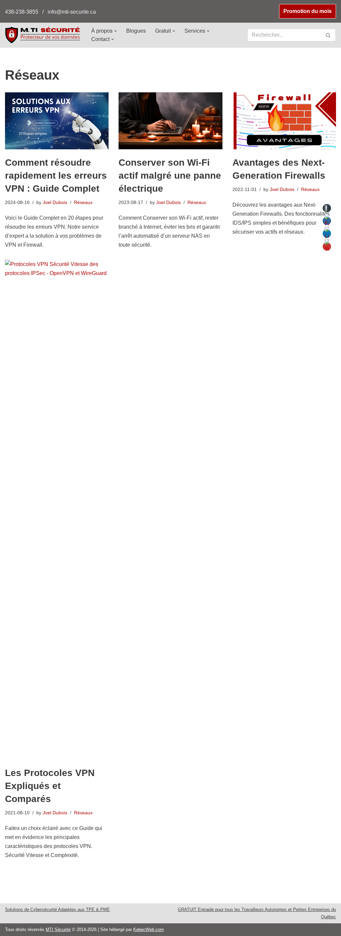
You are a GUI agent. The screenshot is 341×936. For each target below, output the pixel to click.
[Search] (328, 35)
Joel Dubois (55, 202)
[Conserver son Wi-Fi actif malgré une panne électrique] (170, 120)
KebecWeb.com (148, 929)
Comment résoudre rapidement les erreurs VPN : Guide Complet (56, 175)
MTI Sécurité (58, 929)
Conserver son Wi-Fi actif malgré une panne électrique (170, 175)
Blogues (136, 31)
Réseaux (83, 202)
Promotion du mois (307, 11)
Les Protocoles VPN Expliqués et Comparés (50, 786)
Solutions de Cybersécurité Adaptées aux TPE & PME (57, 909)
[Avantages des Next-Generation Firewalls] (284, 120)
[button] (115, 31)
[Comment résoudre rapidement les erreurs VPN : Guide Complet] (57, 120)
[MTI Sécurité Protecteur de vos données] (42, 35)
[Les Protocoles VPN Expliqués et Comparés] (57, 510)
